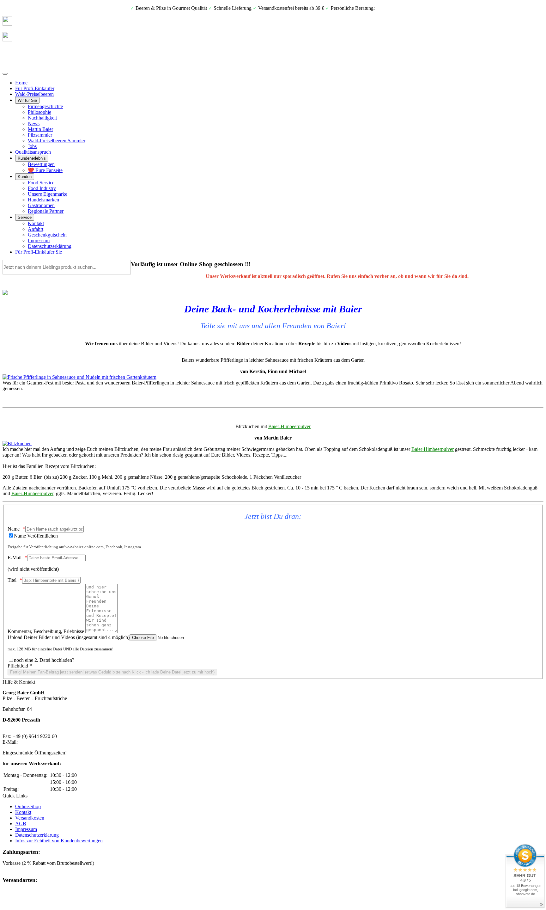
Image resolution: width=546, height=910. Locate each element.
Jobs (32, 146)
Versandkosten (29, 818)
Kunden (25, 176)
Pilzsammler (40, 135)
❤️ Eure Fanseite (45, 170)
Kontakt (36, 223)
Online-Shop (28, 806)
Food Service (41, 182)
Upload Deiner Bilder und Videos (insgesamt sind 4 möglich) (69, 637)
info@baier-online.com (42, 742)
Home (21, 82)
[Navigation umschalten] (5, 74)
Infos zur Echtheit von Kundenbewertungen (59, 840)
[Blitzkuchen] (17, 443)
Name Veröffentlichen (36, 535)
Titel (12, 580)
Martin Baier (40, 129)
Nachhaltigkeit (42, 117)
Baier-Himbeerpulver (289, 426)
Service (25, 217)
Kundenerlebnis (32, 158)
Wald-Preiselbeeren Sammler (56, 140)
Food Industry (42, 188)
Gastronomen (41, 205)
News (33, 123)
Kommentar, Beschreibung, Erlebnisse (46, 631)
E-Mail (14, 557)
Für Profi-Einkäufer (34, 88)
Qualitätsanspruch (33, 152)
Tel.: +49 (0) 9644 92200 (28, 730)
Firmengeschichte (45, 106)
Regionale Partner (46, 211)
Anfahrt (35, 229)
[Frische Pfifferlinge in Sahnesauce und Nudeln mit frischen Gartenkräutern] (79, 377)
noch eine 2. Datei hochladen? (44, 660)
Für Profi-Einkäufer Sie (38, 252)
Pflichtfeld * (20, 665)
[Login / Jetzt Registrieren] (7, 39)
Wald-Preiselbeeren (34, 94)
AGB (20, 823)
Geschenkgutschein (47, 234)
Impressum (39, 240)
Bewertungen (41, 164)
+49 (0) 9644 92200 (396, 8)
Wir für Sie (27, 100)
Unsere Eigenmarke (47, 194)
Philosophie (39, 112)
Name (14, 529)
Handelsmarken (43, 199)
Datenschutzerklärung (49, 246)
